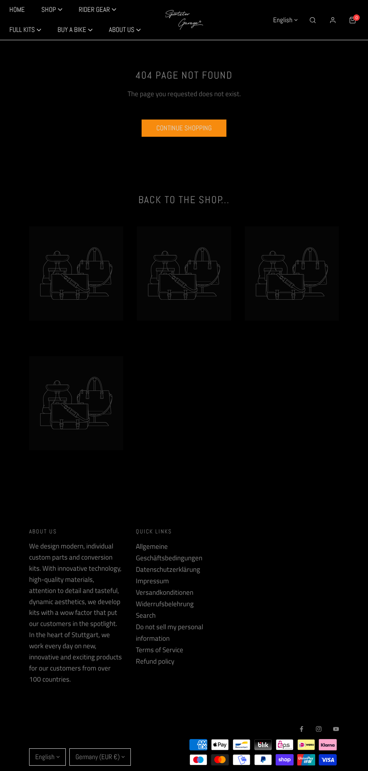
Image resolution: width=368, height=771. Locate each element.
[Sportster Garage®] (184, 20)
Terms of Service (159, 650)
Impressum (152, 581)
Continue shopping (184, 127)
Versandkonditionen (164, 592)
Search (146, 615)
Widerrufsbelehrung (165, 604)
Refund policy (155, 661)
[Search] (313, 20)
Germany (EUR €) (97, 756)
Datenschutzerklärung (168, 569)
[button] (25, 30)
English (283, 19)
